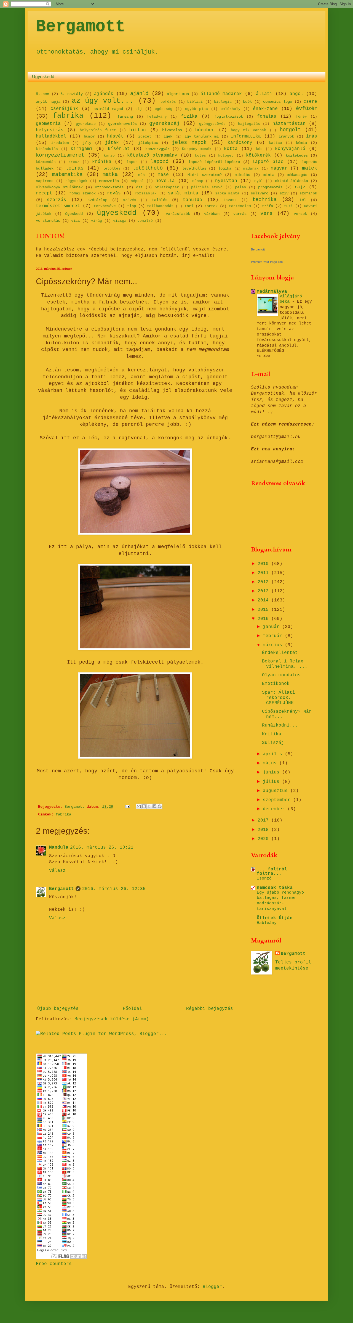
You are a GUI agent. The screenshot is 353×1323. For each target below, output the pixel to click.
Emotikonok (276, 683)
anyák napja (48, 101)
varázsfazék (178, 214)
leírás (74, 168)
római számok (82, 193)
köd (259, 149)
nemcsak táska (275, 887)
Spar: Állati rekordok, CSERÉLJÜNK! (279, 698)
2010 (264, 563)
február (274, 635)
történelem (240, 206)
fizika (189, 116)
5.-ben (42, 94)
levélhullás (194, 168)
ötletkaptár (167, 187)
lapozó (159, 162)
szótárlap (97, 200)
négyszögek (76, 181)
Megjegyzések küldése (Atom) (111, 1019)
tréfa (267, 206)
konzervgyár (157, 149)
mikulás (242, 175)
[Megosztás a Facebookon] (154, 806)
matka (110, 174)
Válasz (57, 870)
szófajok (308, 193)
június (272, 772)
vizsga (119, 220)
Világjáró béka (291, 299)
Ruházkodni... (280, 725)
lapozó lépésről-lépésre (214, 162)
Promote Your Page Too (267, 261)
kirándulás (47, 149)
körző (109, 156)
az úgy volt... (103, 101)
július (272, 781)
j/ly (86, 143)
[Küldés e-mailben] (138, 806)
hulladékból (51, 136)
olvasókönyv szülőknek (59, 187)
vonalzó (145, 221)
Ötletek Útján (275, 918)
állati (264, 93)
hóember (205, 130)
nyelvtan (226, 180)
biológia (223, 102)
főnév (301, 117)
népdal (137, 181)
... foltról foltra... (272, 871)
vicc (75, 220)
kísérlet (119, 148)
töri (188, 206)
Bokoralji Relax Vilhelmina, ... (284, 664)
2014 (264, 600)
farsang (125, 116)
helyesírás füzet (98, 130)
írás (311, 136)
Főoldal (132, 1008)
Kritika (271, 734)
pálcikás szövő (207, 187)
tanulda (192, 199)
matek (309, 168)
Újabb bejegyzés (58, 1008)
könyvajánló (290, 148)
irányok (286, 136)
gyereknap (86, 124)
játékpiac (148, 143)
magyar (279, 168)
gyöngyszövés (212, 124)
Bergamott (80, 26)
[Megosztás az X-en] (149, 806)
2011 (264, 573)
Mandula (58, 847)
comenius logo (277, 101)
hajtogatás (249, 124)
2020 (264, 838)
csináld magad (108, 109)
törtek (211, 206)
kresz (73, 162)
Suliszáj (273, 742)
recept (44, 193)
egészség (163, 109)
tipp (131, 206)
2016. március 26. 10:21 (101, 847)
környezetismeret (60, 155)
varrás (240, 214)
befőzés (168, 102)
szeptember (278, 800)
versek (300, 214)
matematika (67, 174)
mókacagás (297, 175)
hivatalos (172, 130)
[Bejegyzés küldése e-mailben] (127, 806)
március (274, 645)
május (271, 763)
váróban (212, 214)
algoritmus (178, 94)
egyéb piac (196, 109)
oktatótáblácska (291, 181)
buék (247, 101)
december (275, 809)
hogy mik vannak (248, 130)
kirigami (82, 148)
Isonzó (264, 878)
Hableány (267, 922)
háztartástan (289, 123)
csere (310, 101)
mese (163, 174)
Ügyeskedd (43, 76)
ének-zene (265, 108)
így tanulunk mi (201, 136)
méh (141, 175)
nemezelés (109, 181)
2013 (264, 591)
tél (302, 200)
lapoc (132, 162)
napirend (45, 181)
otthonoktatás (109, 187)
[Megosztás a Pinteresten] (159, 806)
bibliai (195, 102)
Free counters (54, 1263)
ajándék (103, 93)
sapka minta (227, 193)
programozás (270, 187)
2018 (264, 829)
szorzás (56, 199)
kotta (231, 148)
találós (159, 200)
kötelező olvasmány (152, 155)
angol (296, 93)
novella (165, 180)
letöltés (112, 169)
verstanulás (48, 220)
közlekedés (297, 155)
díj (138, 109)
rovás (114, 193)
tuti (288, 206)
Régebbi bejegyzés (209, 1008)
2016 (264, 618)
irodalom (60, 143)
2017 (264, 820)
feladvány (157, 117)
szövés (129, 200)
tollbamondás (160, 206)
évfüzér (306, 108)
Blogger (212, 1286)
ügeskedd (74, 214)
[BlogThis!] (144, 806)
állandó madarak (221, 93)
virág (96, 221)
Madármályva (272, 291)
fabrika (68, 116)
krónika (101, 161)
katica (275, 143)
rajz (300, 187)
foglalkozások (228, 116)
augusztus (276, 790)
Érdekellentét (280, 652)
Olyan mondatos (281, 675)
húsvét (115, 136)
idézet (144, 136)
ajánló (139, 94)
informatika (246, 136)
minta (268, 175)
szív (284, 193)
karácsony (240, 142)
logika (224, 168)
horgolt (290, 130)
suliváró (259, 193)
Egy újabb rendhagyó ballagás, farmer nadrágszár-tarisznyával (280, 900)
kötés (200, 156)
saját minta (183, 193)
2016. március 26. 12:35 (114, 888)
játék (112, 142)
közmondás (46, 162)
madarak (251, 169)
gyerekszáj (164, 123)
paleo (240, 187)
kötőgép (226, 156)
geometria (48, 123)
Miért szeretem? (205, 175)
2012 (264, 582)
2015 (264, 609)
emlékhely (230, 109)
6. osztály (71, 94)
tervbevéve (105, 206)
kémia (301, 143)
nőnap (197, 181)
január (272, 626)
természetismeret (58, 206)
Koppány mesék (197, 149)
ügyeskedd (117, 213)
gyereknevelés (122, 124)
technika (264, 200)
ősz (139, 187)
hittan (137, 130)
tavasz (230, 200)
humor (89, 136)
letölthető (147, 168)
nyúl (258, 181)
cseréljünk (64, 108)
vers (266, 213)
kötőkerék (258, 155)
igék (168, 136)
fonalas (266, 116)
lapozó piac (268, 161)
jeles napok (189, 142)
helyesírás (49, 130)
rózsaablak (146, 193)
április (274, 754)
